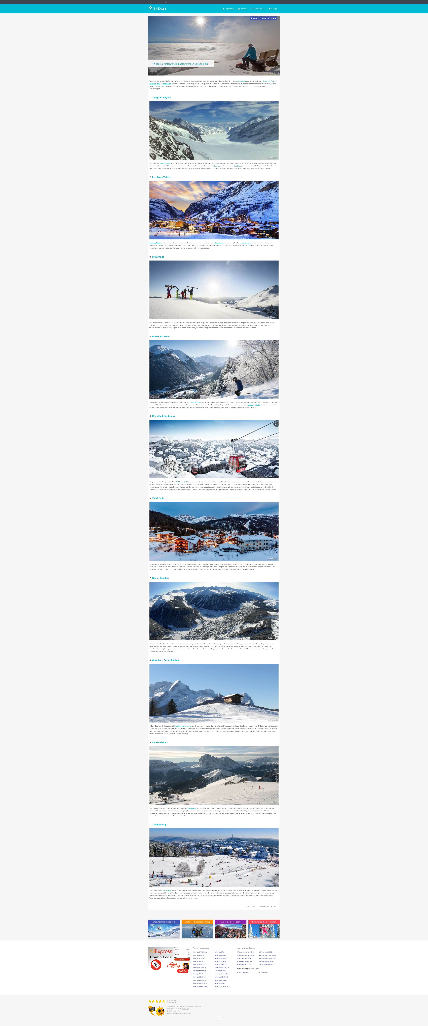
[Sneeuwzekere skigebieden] (164, 931)
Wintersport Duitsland (221, 986)
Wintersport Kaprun (220, 955)
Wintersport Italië (220, 983)
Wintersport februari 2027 (245, 961)
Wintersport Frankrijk (221, 980)
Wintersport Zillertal (198, 964)
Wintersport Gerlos (198, 955)
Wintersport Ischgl (198, 961)
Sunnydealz (185, 1009)
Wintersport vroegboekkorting (197, 922)
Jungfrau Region (161, 97)
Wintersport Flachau (199, 958)
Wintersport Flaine (220, 961)
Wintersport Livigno (220, 958)
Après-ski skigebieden (230, 922)
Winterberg (159, 824)
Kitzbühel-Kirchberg (163, 416)
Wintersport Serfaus (221, 964)
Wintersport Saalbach (199, 977)
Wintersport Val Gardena (200, 983)
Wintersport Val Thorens (200, 980)
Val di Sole (158, 498)
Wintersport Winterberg (200, 952)
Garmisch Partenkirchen (166, 660)
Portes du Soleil (161, 336)
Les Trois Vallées (161, 177)
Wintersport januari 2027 (244, 958)
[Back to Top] (220, 1017)
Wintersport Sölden (198, 974)
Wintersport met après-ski (267, 964)
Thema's (244, 9)
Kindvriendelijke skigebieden (264, 922)
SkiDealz (183, 1006)
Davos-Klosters (161, 578)
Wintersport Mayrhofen (199, 967)
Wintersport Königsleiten (200, 986)
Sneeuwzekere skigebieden (164, 922)
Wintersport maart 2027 (244, 964)
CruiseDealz (197, 1006)
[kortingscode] (169, 958)
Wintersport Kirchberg (199, 971)
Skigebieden (229, 9)
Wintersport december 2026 (245, 955)
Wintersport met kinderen (266, 961)
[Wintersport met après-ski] (230, 931)
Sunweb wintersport (243, 972)
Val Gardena (159, 742)
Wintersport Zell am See (222, 967)
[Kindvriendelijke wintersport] (264, 931)
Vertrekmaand (259, 9)
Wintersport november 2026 (245, 952)
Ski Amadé (158, 256)
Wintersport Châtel (220, 971)
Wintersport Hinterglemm (222, 974)
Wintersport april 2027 (266, 952)
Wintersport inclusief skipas (267, 955)
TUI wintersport (263, 972)
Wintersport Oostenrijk (221, 977)
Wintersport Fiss (219, 952)
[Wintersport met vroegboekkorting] (197, 931)
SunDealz (176, 1006)
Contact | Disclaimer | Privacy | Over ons (179, 1013)
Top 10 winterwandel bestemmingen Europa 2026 (182, 64)
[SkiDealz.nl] (157, 1001)
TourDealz (190, 1006)
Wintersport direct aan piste (267, 958)
